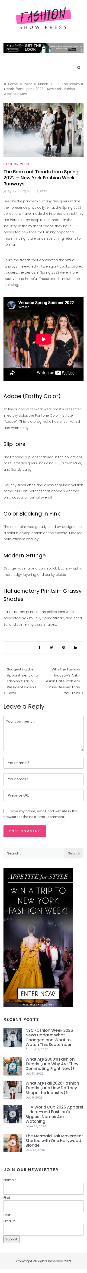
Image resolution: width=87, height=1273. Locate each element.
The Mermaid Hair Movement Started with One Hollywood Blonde (54, 1140)
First (6, 1197)
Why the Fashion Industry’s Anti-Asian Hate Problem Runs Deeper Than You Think (63, 681)
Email (9, 1221)
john (15, 191)
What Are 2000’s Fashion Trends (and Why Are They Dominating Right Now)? (52, 1064)
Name (9, 1179)
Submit (11, 1239)
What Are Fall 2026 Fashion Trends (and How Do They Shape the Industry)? (52, 1087)
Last (7, 1215)
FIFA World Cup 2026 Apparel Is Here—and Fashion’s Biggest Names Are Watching (54, 1114)
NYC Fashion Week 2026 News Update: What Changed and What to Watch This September (49, 1037)
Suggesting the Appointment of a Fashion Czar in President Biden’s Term (22, 681)
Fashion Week (16, 164)
